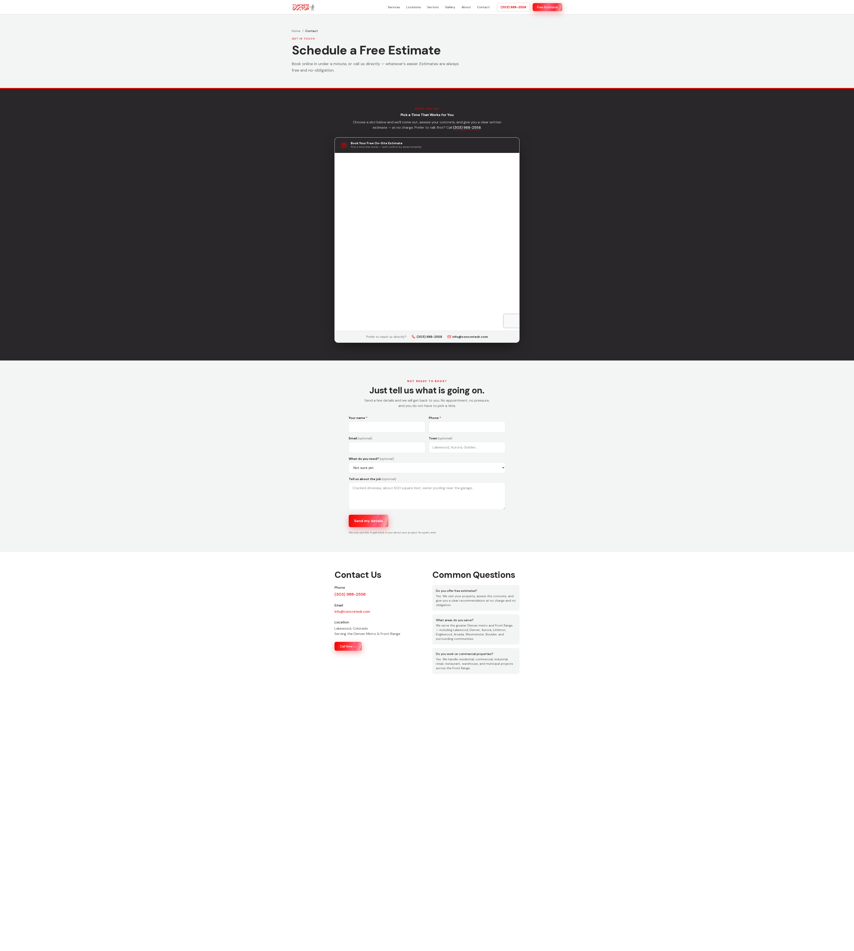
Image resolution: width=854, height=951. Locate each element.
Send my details (368, 521)
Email (360, 438)
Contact (483, 7)
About (466, 7)
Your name (358, 418)
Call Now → (348, 646)
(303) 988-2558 (513, 7)
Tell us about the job (372, 479)
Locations (413, 7)
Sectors (433, 7)
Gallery (450, 7)
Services (394, 7)
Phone (435, 418)
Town (440, 438)
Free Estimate (547, 7)
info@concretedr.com (470, 337)
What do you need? (371, 459)
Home (296, 31)
